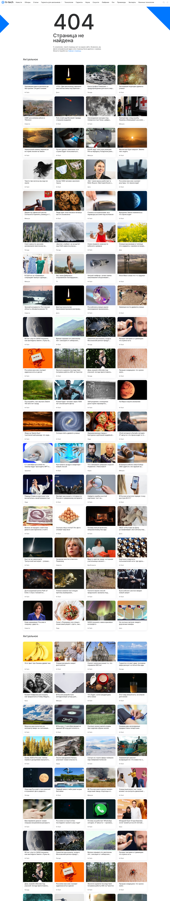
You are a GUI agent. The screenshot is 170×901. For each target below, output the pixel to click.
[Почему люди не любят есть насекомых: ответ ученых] (38, 710)
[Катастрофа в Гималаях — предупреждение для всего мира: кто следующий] (100, 79)
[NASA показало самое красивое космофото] (100, 615)
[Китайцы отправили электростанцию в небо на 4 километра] (100, 678)
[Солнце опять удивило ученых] (69, 426)
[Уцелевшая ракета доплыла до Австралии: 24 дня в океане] (38, 79)
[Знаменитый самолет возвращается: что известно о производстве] (132, 877)
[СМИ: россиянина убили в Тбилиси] (38, 111)
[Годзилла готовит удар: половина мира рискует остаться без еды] (132, 782)
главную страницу (74, 51)
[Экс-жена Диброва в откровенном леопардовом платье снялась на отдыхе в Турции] (69, 269)
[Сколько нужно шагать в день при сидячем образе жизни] (100, 845)
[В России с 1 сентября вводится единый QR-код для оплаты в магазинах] (69, 845)
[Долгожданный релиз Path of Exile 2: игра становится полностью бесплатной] (38, 584)
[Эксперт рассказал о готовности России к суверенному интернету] (69, 489)
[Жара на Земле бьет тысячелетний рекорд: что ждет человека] (38, 426)
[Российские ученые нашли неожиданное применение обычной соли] (100, 300)
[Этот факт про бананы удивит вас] (38, 782)
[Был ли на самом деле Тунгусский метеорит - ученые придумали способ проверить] (38, 552)
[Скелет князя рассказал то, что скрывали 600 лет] (100, 782)
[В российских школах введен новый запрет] (132, 584)
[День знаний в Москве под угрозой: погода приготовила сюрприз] (100, 363)
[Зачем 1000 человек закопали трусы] (69, 174)
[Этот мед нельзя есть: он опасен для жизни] (132, 814)
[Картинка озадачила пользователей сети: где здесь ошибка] (132, 552)
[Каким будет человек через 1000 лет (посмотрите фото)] (69, 395)
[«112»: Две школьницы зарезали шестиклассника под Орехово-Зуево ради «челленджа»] (69, 79)
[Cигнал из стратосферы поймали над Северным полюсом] (100, 877)
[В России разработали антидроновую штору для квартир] (69, 814)
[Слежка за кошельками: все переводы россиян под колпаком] (100, 206)
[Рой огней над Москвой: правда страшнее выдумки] (69, 111)
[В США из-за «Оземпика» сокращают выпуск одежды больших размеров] (38, 269)
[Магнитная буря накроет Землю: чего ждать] (132, 142)
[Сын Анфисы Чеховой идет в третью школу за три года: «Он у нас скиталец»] (69, 741)
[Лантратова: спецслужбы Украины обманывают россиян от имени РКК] (132, 111)
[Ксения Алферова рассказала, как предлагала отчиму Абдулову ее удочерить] (38, 814)
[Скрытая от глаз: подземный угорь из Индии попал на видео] (100, 741)
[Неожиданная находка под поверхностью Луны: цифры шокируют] (100, 111)
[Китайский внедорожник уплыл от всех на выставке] (38, 678)
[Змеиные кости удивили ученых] (132, 300)
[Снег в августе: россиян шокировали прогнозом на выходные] (38, 237)
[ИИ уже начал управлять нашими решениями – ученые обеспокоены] (132, 710)
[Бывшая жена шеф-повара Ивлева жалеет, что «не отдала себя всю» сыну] (100, 647)
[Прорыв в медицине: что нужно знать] (132, 363)
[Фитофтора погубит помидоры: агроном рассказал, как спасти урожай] (132, 741)
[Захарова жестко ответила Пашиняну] (69, 552)
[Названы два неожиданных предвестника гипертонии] (132, 845)
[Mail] (3, 2)
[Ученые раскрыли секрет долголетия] (69, 782)
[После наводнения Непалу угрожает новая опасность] (69, 877)
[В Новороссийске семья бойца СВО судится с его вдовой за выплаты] (132, 458)
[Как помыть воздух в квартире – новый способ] (69, 458)
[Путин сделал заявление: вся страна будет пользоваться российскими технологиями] (69, 142)
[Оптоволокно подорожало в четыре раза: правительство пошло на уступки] (69, 678)
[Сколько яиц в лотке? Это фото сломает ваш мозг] (69, 521)
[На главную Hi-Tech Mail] (8, 2)
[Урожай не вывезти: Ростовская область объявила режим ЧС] (38, 300)
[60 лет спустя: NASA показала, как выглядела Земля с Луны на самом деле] (38, 332)
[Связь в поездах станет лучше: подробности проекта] (100, 710)
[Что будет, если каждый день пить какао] (100, 814)
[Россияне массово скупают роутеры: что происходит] (132, 174)
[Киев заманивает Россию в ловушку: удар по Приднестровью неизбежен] (38, 615)
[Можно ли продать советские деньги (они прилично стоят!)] (38, 521)
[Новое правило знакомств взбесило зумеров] (100, 237)
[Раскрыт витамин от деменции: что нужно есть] (132, 332)
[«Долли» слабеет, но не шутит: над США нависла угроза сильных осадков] (69, 237)
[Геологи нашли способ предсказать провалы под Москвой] (100, 584)
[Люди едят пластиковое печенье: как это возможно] (69, 206)
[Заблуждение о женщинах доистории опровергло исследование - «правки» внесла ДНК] (100, 395)
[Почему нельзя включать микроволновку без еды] (100, 521)
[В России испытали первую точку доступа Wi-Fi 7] (132, 489)
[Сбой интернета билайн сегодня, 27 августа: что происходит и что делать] (132, 426)
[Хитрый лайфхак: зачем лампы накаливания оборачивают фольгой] (100, 269)
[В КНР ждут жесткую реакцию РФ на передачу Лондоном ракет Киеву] (100, 142)
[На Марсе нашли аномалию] (132, 395)
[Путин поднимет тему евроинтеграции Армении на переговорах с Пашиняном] (69, 710)
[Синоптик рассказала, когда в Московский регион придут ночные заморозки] (100, 332)
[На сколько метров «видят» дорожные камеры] (132, 615)
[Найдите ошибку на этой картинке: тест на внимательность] (100, 489)
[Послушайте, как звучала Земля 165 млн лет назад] (38, 395)
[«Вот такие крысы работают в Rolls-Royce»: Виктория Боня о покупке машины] (100, 174)
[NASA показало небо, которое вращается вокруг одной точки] (38, 741)
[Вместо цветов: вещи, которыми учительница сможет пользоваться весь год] (100, 552)
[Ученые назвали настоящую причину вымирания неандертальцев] (69, 584)
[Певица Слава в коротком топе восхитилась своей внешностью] (38, 489)
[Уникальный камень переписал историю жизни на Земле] (38, 142)
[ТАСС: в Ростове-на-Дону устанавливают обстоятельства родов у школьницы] (132, 521)
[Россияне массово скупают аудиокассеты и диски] (38, 363)
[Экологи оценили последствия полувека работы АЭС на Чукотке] (69, 363)
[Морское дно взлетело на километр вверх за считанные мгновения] (38, 845)
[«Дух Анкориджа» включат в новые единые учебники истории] (69, 647)
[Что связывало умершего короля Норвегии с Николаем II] (100, 458)
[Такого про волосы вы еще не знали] (38, 174)
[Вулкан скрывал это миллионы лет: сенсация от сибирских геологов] (69, 332)
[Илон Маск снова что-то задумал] (132, 269)
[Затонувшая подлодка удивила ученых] (132, 79)
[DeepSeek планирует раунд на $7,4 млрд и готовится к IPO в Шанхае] (132, 647)
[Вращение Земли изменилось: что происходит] (132, 206)
